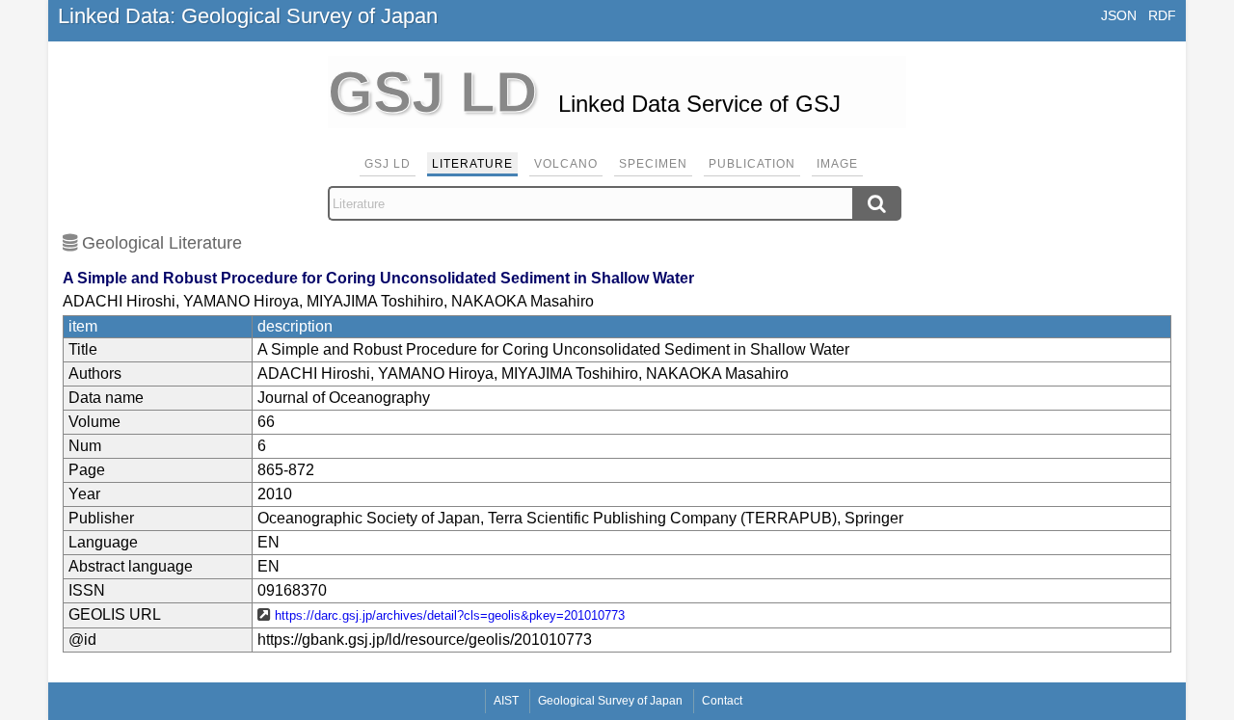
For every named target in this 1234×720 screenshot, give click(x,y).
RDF (1162, 15)
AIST (506, 700)
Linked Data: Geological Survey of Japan (248, 16)
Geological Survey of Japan (610, 700)
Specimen (653, 164)
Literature (472, 164)
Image (837, 164)
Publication (752, 164)
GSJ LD (387, 164)
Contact (722, 700)
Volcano (566, 164)
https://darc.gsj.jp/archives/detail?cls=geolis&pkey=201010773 (450, 615)
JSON (1119, 15)
